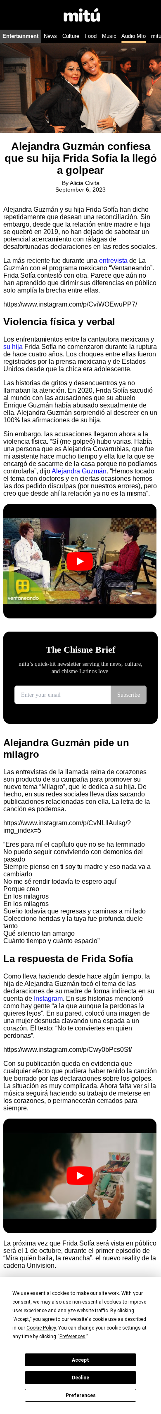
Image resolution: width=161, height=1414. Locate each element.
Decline (80, 1378)
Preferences (81, 1395)
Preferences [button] (72, 1336)
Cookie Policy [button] (41, 1328)
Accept (80, 1360)
